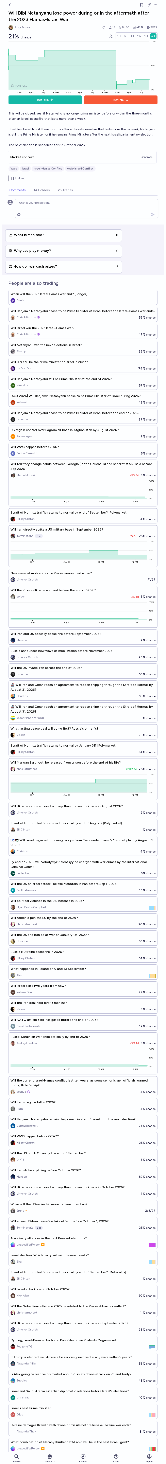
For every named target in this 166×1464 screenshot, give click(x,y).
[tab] (18, 190)
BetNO (119, 100)
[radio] (119, 36)
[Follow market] (142, 5)
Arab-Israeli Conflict (80, 168)
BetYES (43, 100)
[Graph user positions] (111, 36)
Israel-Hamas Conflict (48, 168)
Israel (25, 168)
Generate (146, 157)
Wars (14, 168)
